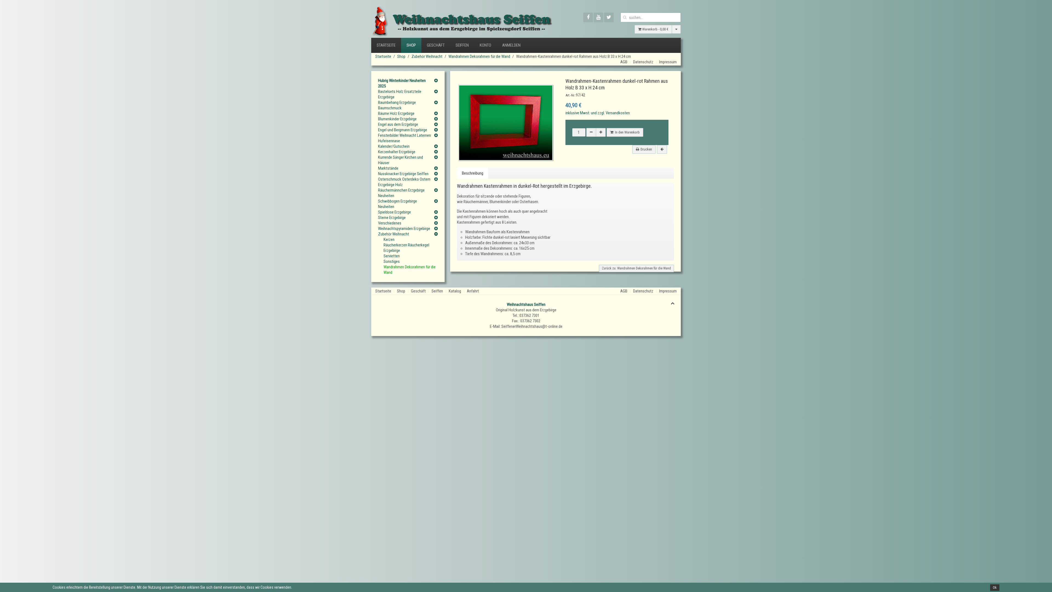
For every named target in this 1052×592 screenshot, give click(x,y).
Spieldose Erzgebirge (394, 212)
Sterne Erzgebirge (392, 217)
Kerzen (389, 239)
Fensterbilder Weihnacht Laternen (404, 135)
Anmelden (511, 45)
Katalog (455, 291)
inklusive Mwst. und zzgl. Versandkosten (597, 112)
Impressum (668, 61)
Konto (485, 45)
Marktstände (388, 168)
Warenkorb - (654, 29)
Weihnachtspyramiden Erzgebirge (404, 228)
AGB (623, 61)
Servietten (392, 256)
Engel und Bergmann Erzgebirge (402, 129)
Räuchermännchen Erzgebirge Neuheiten (401, 193)
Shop (411, 45)
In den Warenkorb (626, 132)
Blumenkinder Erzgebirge (397, 118)
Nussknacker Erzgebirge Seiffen (403, 173)
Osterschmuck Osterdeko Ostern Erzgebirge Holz (404, 182)
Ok (995, 588)
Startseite (386, 45)
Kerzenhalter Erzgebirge (396, 151)
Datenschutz (643, 61)
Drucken (646, 149)
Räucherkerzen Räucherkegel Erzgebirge (406, 248)
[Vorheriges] (662, 149)
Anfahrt (473, 291)
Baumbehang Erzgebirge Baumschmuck (397, 105)
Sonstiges (392, 261)
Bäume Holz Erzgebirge (396, 113)
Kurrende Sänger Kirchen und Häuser (400, 160)
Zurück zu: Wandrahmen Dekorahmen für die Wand (636, 268)
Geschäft (436, 45)
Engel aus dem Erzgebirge (398, 124)
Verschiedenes (389, 223)
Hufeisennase (389, 140)
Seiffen (462, 45)
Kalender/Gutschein (394, 146)
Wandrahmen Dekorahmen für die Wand (479, 56)
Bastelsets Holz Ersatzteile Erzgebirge (399, 94)
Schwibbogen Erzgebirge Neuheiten (397, 204)
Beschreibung (472, 173)
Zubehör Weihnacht (426, 56)
